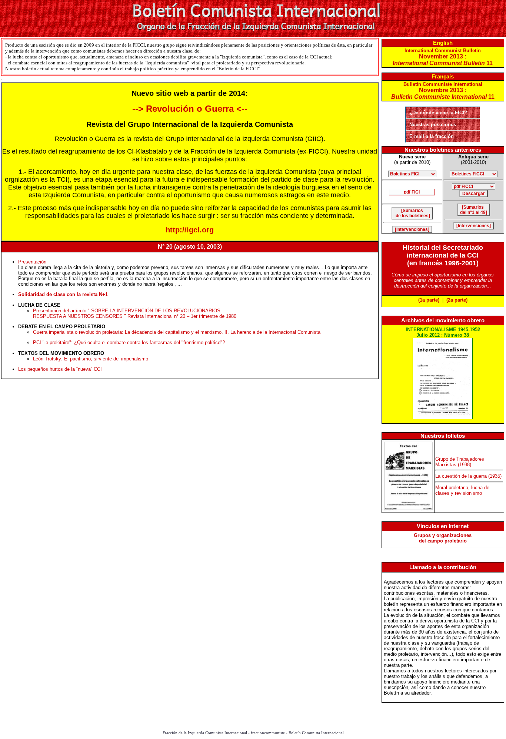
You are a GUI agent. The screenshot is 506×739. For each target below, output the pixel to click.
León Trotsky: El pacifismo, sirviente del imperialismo (90, 359)
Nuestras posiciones (432, 124)
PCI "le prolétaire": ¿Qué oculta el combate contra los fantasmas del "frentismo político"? (129, 342)
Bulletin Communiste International (443, 90)
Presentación (32, 262)
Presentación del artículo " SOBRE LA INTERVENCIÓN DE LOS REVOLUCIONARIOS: (127, 310)
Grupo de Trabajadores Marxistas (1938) (459, 461)
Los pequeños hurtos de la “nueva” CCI (60, 369)
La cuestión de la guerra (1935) (468, 476)
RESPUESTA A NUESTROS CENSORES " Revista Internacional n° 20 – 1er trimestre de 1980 (134, 316)
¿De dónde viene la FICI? (438, 112)
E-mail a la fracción (431, 136)
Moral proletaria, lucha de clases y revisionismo (462, 490)
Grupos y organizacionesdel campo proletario (443, 538)
